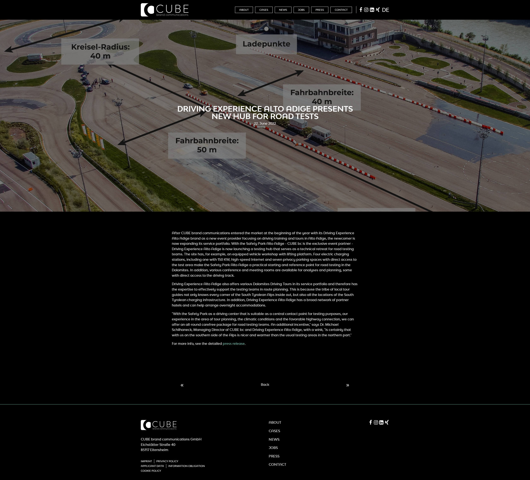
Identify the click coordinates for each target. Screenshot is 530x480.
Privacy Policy (167, 461)
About (244, 9)
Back (265, 384)
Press (320, 9)
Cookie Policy (151, 470)
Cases (263, 9)
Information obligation (186, 466)
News (283, 9)
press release (234, 343)
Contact (341, 9)
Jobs (301, 9)
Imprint (146, 461)
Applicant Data (152, 466)
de (385, 9)
